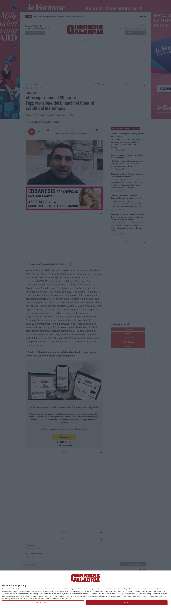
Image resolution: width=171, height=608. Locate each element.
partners (14, 589)
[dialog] (85, 589)
